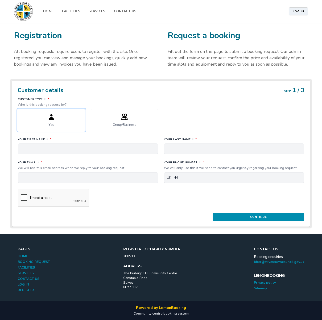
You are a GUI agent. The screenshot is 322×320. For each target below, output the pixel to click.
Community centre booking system (161, 313)
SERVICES (97, 11)
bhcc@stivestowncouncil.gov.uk (279, 262)
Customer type (54, 102)
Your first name (55, 139)
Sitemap (260, 288)
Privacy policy (265, 282)
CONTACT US (125, 11)
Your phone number (230, 165)
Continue (258, 217)
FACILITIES (71, 11)
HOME (48, 11)
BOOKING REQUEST (34, 262)
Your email (71, 165)
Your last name (201, 139)
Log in (298, 11)
